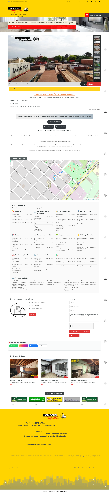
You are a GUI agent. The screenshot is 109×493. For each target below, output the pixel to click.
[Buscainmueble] (55, 399)
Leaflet (84, 199)
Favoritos (71, 2)
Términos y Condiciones (49, 491)
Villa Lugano (21, 27)
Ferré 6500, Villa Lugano (16, 380)
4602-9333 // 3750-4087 (40, 302)
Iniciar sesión (80, 2)
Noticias (52, 15)
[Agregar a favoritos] (12, 37)
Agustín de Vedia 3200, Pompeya (79, 380)
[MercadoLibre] (37, 399)
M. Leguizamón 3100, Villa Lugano (49, 380)
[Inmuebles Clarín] (20, 399)
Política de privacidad (61, 491)
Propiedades (44, 15)
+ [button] (12, 162)
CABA (15, 27)
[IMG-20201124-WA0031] (50, 58)
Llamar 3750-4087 (48, 127)
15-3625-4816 (36, 305)
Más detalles (32, 382)
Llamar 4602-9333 (60, 127)
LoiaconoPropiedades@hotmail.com (19, 2)
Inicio (37, 15)
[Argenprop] (72, 399)
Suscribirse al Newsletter (70, 15)
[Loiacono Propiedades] (18, 10)
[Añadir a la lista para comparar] (9, 37)
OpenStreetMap (91, 199)
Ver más (81, 15)
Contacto (59, 15)
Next (91, 59)
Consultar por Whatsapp (54, 122)
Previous (9, 59)
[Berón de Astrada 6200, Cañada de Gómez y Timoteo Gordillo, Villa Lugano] (54, 177)
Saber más (32, 314)
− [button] (12, 164)
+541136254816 (95, 15)
